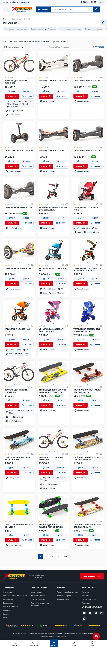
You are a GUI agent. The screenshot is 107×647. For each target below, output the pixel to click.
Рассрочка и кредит (38, 599)
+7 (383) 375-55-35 (88, 2)
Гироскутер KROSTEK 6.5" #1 (53, 81)
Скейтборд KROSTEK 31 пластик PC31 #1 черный (51, 526)
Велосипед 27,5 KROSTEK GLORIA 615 (51, 458)
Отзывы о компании (10, 607)
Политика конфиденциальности (15, 596)
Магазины (25, 2)
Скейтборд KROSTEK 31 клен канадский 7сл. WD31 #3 (52, 391)
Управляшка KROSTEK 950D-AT (53, 269)
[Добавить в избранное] (28, 77)
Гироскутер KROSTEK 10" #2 (18, 207)
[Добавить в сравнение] (32, 77)
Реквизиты (86, 603)
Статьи (5, 618)
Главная (14, 645)
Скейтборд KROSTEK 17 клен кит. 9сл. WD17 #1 (87, 391)
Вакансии (6, 610)
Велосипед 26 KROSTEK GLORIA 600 (16, 82)
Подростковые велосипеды (70, 29)
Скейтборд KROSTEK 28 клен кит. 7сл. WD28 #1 (87, 458)
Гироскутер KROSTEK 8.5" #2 (87, 151)
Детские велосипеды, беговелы (43, 29)
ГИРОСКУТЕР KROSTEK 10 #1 (18, 268)
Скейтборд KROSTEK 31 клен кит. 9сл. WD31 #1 (18, 458)
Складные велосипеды (93, 29)
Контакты (85, 596)
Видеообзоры (8, 599)
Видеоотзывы (8, 603)
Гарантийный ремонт (65, 596)
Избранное (34, 645)
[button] (12, 91)
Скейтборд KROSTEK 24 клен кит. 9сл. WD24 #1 (87, 526)
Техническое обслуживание (67, 592)
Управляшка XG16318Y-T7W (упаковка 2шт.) (86, 330)
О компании (7, 592)
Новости (6, 614)
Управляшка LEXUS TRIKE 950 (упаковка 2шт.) (53, 208)
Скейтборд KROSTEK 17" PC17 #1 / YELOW (19, 526)
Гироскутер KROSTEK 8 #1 (51, 151)
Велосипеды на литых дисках (16, 29)
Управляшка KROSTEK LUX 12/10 (17, 330)
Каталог (54, 645)
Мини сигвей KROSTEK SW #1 (19, 151)
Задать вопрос (89, 576)
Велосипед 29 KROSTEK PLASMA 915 (16, 391)
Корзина (73, 645)
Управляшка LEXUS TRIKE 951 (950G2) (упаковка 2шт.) (87, 269)
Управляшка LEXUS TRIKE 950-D (85, 208)
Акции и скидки (36, 592)
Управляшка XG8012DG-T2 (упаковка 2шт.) (51, 330)
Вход (92, 645)
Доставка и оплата (38, 596)
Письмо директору (89, 599)
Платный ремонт (63, 599)
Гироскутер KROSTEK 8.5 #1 (86, 81)
